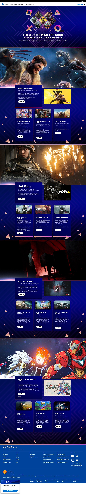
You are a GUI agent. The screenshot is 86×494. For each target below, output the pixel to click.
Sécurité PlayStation (46, 456)
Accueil (4, 449)
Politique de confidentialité (39, 481)
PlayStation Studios (6, 457)
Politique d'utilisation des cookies (77, 481)
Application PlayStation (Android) (76, 465)
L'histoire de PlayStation (7, 462)
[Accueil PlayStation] (2, 4)
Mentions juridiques (32, 481)
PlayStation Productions (7, 459)
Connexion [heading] (73, 452)
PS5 (10, 4)
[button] (43, 20)
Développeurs (59, 460)
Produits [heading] (18, 452)
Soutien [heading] (45, 452)
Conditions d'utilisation (61, 454)
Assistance (31, 4)
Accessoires (21, 4)
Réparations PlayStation (47, 459)
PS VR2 (17, 457)
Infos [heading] (4, 452)
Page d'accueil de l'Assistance (48, 454)
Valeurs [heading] (31, 452)
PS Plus (16, 4)
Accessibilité (32, 456)
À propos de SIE (5, 454)
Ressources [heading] (59, 452)
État (44, 457)
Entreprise (4, 460)
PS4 (17, 456)
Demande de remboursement (48, 462)
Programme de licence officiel (62, 462)
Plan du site (58, 481)
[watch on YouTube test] (68, 102)
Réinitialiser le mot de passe (48, 460)
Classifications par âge (61, 457)
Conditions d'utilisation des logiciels (66, 481)
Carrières (4, 456)
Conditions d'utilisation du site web (51, 481)
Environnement (32, 454)
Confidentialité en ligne (34, 457)
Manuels (44, 464)
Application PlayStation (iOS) (76, 463)
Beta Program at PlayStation (75, 466)
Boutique (6, 4)
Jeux (13, 4)
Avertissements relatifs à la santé (63, 459)
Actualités (26, 4)
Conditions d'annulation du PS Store (63, 456)
